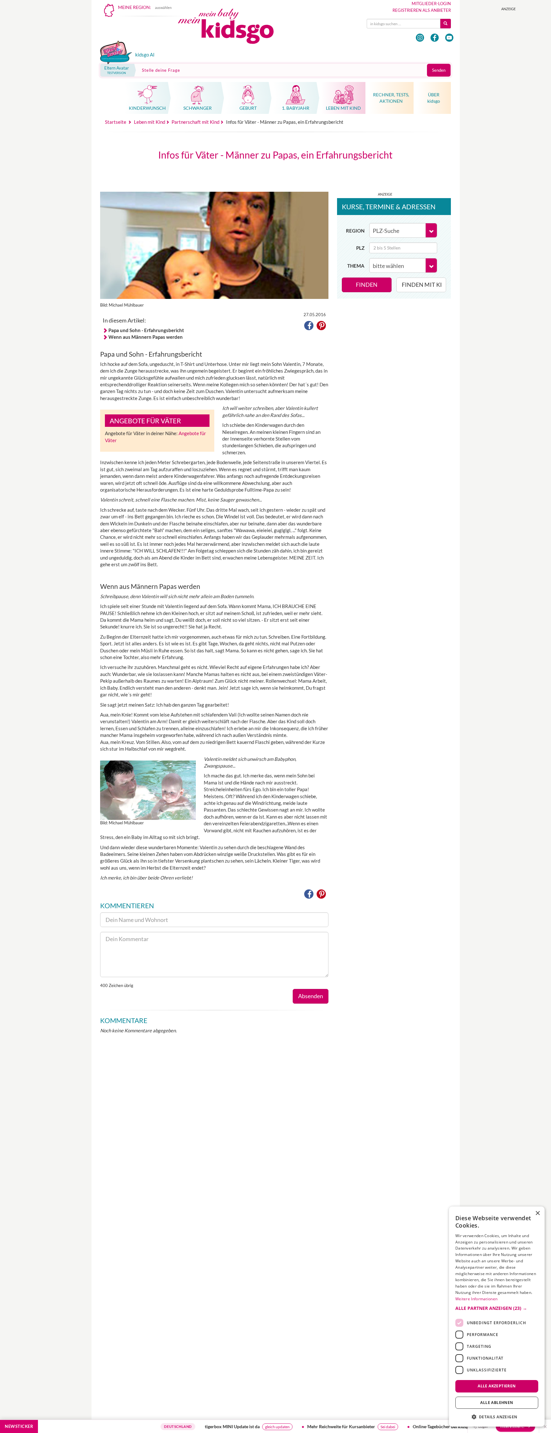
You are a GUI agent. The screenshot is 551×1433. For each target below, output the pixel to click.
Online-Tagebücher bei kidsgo (409, 1426)
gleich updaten (244, 1426)
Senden (438, 70)
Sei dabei (355, 1426)
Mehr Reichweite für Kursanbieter (308, 1426)
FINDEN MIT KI (422, 284)
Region (355, 231)
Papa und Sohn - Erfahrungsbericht (146, 330)
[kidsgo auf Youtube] (449, 37)
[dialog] (497, 1317)
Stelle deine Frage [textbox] (161, 70)
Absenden (310, 995)
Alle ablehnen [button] (496, 1402)
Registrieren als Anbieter (422, 10)
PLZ (360, 248)
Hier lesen (452, 1426)
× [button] (537, 1213)
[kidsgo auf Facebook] (434, 37)
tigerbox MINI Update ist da (199, 1426)
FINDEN (367, 284)
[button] (308, 327)
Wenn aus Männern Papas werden (145, 337)
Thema (355, 266)
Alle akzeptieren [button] (497, 1386)
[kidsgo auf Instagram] (420, 37)
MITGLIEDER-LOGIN (431, 3)
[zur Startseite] (231, 28)
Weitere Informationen (476, 1299)
